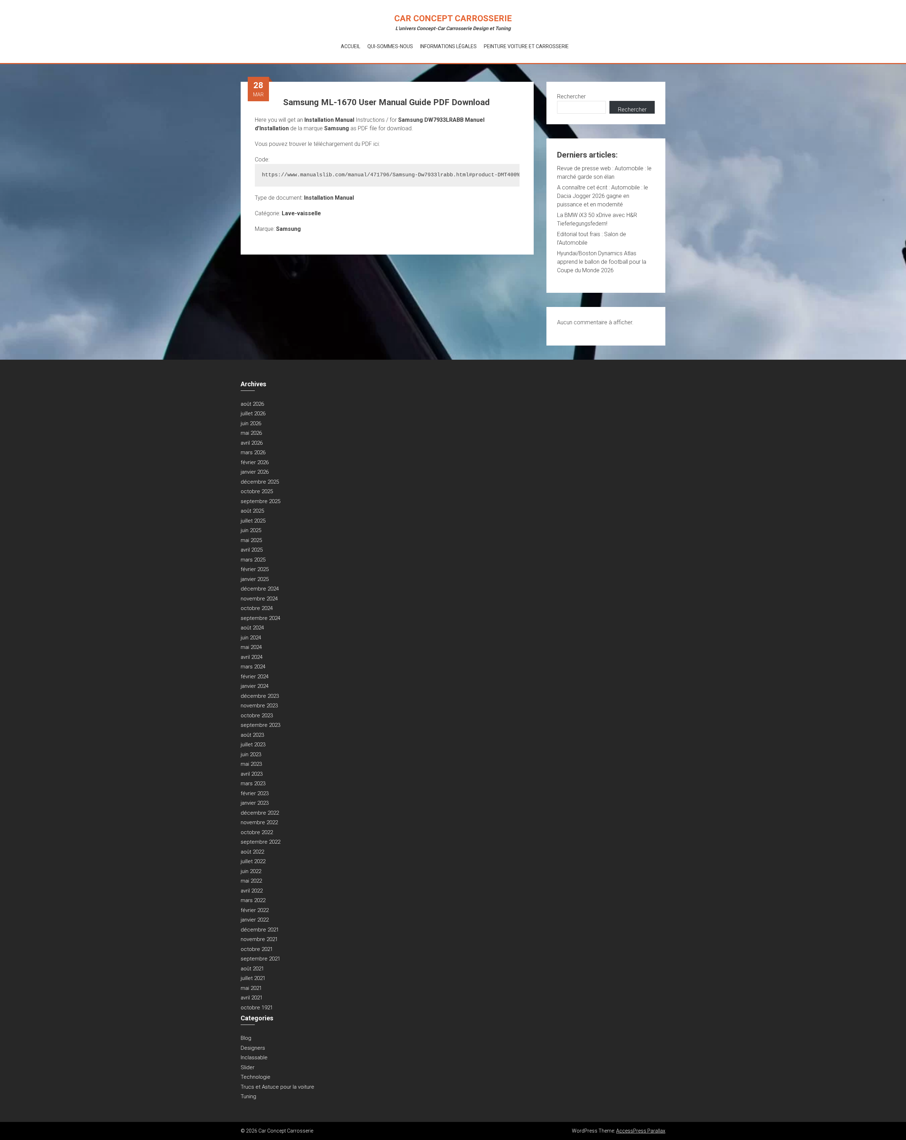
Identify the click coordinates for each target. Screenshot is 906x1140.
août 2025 (252, 511)
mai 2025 (251, 540)
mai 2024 (251, 647)
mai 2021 (251, 988)
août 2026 (252, 404)
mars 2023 (253, 783)
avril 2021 (252, 997)
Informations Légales (448, 46)
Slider (247, 1067)
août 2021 (252, 968)
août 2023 (252, 735)
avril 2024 (252, 657)
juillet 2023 (253, 744)
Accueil (350, 46)
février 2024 (255, 676)
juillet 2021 (253, 978)
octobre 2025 (257, 491)
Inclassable (254, 1057)
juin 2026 (251, 423)
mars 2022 (253, 900)
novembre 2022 (259, 822)
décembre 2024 (260, 589)
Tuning (248, 1096)
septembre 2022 (260, 842)
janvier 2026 (255, 472)
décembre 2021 (260, 930)
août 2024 (252, 628)
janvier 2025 (255, 579)
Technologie (255, 1077)
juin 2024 (251, 637)
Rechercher (571, 96)
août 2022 (252, 852)
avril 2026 (252, 443)
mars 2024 (253, 666)
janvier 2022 (255, 920)
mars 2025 (253, 560)
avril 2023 (252, 774)
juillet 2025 (253, 521)
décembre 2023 (260, 696)
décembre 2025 (260, 482)
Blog (246, 1038)
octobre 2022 (257, 832)
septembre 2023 (260, 725)
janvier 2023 (255, 803)
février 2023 (255, 793)
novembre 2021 (259, 939)
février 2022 (255, 910)
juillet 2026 (253, 413)
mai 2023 (251, 764)
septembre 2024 (260, 618)
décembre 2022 (260, 813)
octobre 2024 (257, 608)
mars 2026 (253, 452)
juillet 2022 (253, 861)
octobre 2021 (257, 949)
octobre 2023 (257, 715)
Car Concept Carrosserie (453, 18)
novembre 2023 (259, 705)
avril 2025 (252, 550)
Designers (253, 1048)
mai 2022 (251, 881)
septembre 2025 (260, 501)
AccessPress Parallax (640, 1131)
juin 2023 (251, 754)
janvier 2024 (255, 686)
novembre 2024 (259, 598)
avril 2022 (252, 891)
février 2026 (255, 462)
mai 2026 (251, 433)
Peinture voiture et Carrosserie (526, 46)
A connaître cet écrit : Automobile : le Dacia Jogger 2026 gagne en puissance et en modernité (602, 196)
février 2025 (255, 569)
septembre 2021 (260, 959)
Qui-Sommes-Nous (390, 46)
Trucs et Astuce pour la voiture (277, 1087)
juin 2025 (251, 530)
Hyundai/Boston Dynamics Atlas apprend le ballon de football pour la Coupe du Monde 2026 (601, 262)
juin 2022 (251, 871)
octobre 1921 (257, 1007)
